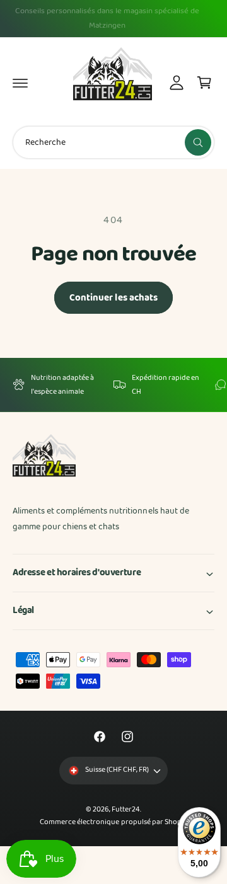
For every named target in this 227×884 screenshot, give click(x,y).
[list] (113, 384)
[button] (20, 82)
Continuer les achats (113, 298)
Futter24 (126, 809)
